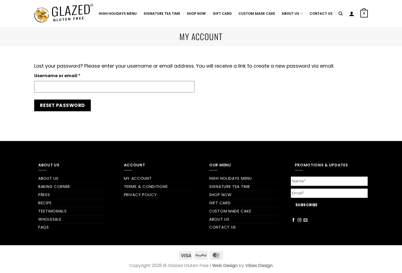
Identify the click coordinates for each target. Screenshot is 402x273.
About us (290, 13)
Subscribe (306, 205)
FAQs (43, 227)
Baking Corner (54, 186)
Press (44, 194)
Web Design (225, 265)
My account (138, 178)
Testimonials (52, 211)
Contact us (321, 13)
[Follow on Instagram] (300, 220)
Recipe (44, 203)
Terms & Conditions (146, 186)
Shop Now (196, 13)
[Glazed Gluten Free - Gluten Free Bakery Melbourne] (63, 13)
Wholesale (49, 219)
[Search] (341, 13)
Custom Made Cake (256, 13)
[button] (364, 13)
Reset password (62, 105)
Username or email (67, 75)
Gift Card (222, 13)
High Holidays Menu (118, 13)
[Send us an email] (306, 220)
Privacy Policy (140, 194)
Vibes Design (259, 265)
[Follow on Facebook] (294, 220)
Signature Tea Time (162, 13)
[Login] (351, 14)
